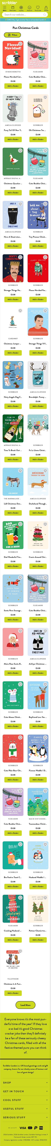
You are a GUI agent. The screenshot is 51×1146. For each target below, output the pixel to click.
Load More (25, 1005)
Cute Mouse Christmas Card (16, 717)
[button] (25, 1082)
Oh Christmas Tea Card (39, 130)
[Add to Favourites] (20, 44)
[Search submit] (45, 14)
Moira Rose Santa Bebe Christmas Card (20, 663)
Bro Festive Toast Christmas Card (18, 877)
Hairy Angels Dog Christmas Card (18, 397)
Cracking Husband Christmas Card (18, 930)
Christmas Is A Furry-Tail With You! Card (21, 984)
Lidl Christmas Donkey (13, 503)
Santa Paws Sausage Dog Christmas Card (21, 610)
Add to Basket (13, 86)
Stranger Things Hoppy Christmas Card (20, 290)
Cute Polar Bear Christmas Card (17, 770)
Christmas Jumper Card (14, 343)
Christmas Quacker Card (14, 183)
